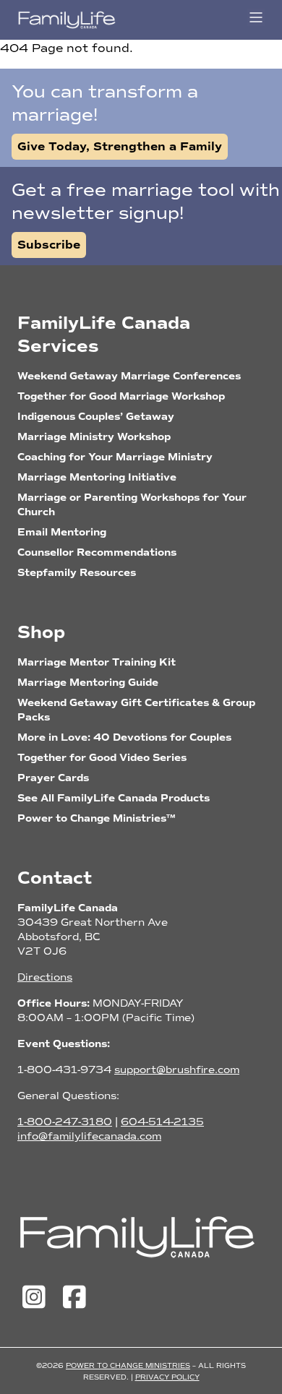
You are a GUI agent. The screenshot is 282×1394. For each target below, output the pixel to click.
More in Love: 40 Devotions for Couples (124, 737)
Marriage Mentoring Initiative (96, 477)
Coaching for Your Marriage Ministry (115, 457)
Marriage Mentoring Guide (87, 682)
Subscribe (48, 245)
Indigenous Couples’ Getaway (95, 416)
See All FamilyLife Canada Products (113, 798)
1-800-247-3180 (64, 1122)
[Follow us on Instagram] (37, 1298)
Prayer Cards (53, 778)
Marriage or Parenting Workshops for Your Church (132, 504)
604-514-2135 (162, 1122)
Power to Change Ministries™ (96, 818)
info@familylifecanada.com (89, 1136)
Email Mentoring (61, 532)
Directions (44, 977)
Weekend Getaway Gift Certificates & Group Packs (136, 710)
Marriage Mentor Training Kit (96, 662)
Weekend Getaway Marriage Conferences (129, 376)
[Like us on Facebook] (74, 1298)
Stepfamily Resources (76, 573)
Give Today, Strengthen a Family (119, 146)
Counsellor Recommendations (96, 552)
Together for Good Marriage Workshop (121, 396)
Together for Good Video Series (102, 758)
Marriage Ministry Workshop (94, 437)
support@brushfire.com (176, 1070)
